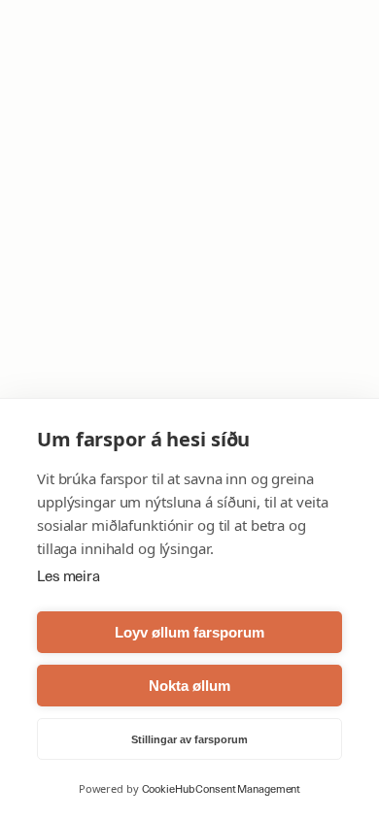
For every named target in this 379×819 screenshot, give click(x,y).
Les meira (68, 576)
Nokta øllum (189, 685)
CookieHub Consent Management (221, 789)
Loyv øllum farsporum (189, 632)
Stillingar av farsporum (189, 739)
